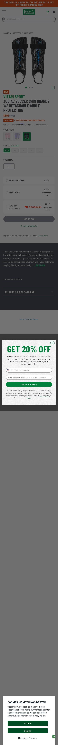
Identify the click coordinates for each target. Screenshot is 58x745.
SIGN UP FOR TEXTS (29, 384)
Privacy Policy (44, 397)
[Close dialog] (52, 343)
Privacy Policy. (39, 715)
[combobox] (9, 370)
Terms (29, 398)
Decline (27, 730)
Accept (27, 723)
